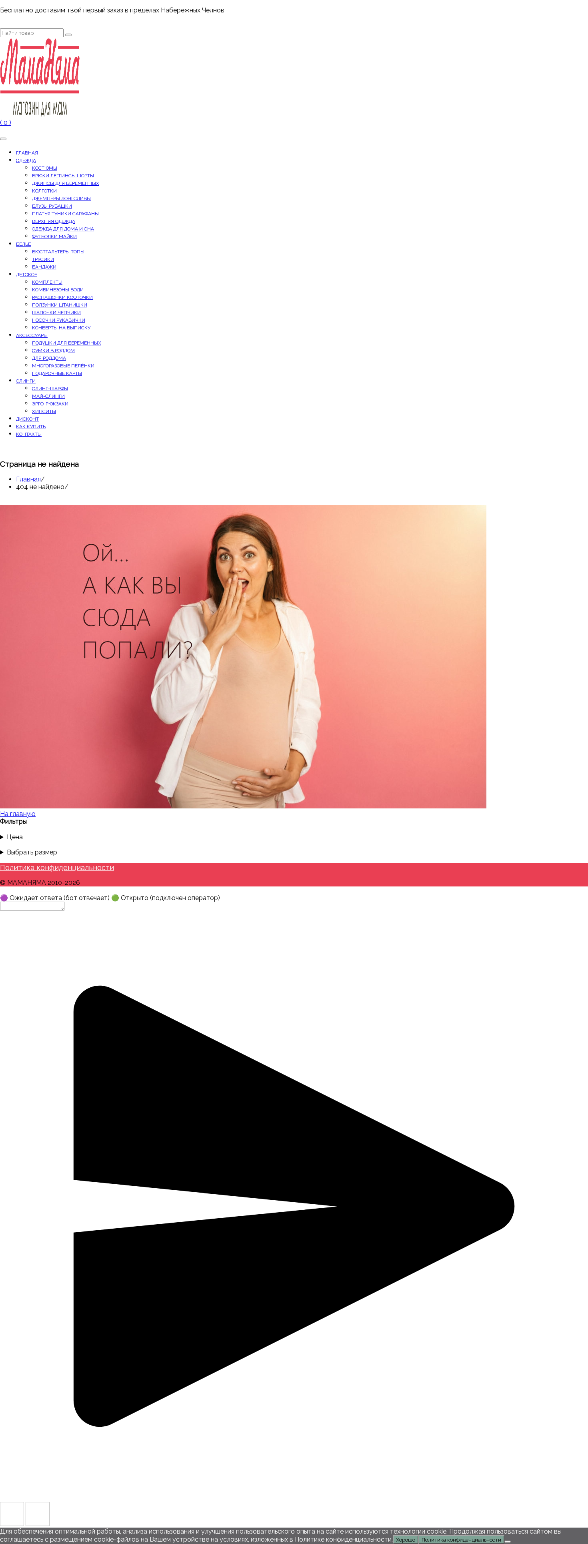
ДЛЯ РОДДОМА (49, 358)
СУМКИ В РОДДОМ (53, 350)
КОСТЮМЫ (44, 168)
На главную (18, 814)
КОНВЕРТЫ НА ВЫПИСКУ (61, 328)
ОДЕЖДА (26, 160)
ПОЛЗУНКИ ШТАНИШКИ (59, 305)
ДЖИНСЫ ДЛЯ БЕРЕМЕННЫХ (65, 183)
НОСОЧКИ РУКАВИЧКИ (58, 320)
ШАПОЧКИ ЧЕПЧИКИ (56, 312)
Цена (15, 837)
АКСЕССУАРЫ (32, 335)
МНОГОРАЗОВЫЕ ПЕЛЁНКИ (63, 366)
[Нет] (507, 1541)
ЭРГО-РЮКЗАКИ (50, 404)
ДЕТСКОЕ (26, 274)
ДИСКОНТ (27, 419)
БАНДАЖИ (44, 267)
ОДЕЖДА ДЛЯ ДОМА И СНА (63, 229)
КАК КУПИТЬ (31, 426)
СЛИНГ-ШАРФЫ (50, 388)
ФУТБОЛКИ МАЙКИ (54, 236)
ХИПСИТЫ (44, 411)
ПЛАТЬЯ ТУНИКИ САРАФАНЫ (65, 214)
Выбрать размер (32, 852)
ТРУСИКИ (43, 259)
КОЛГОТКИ (44, 191)
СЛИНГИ (26, 381)
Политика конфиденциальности (57, 867)
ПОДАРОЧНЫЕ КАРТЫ (57, 373)
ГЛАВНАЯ (27, 153)
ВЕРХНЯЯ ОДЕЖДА (53, 221)
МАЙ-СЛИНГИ (48, 396)
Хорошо (405, 1539)
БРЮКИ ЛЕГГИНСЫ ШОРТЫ (63, 175)
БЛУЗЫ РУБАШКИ (52, 206)
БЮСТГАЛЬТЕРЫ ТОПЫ (58, 252)
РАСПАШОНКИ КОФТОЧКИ (62, 297)
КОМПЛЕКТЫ (47, 282)
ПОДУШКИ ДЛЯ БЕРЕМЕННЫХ (66, 343)
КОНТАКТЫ (29, 434)
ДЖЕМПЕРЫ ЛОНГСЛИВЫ (61, 198)
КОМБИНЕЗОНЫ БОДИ (58, 290)
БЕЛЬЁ (23, 244)
